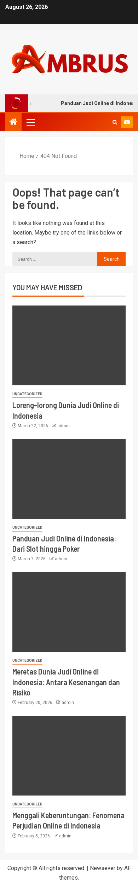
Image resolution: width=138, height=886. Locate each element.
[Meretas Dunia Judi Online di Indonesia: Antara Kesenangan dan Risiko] (69, 612)
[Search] (114, 122)
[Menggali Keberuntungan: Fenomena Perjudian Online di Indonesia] (69, 756)
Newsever (102, 868)
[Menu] (30, 122)
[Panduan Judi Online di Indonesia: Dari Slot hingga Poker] (69, 479)
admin (63, 425)
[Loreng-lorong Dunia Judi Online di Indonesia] (69, 345)
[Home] (13, 122)
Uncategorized (27, 394)
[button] (30, 122)
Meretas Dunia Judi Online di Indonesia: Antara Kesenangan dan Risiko (66, 682)
